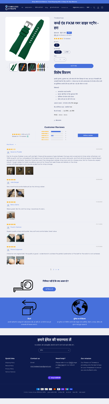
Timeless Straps (32, 392)
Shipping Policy (10, 362)
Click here (61, 365)
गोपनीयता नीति (61, 392)
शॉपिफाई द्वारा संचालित (41, 392)
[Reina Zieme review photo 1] (11, 215)
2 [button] (53, 269)
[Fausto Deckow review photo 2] (20, 238)
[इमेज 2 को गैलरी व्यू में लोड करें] (23, 67)
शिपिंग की (56, 35)
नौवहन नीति (75, 392)
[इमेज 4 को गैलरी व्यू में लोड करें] (41, 67)
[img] (11, 149)
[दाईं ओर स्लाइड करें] (48, 67)
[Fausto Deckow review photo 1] (11, 238)
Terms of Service (10, 372)
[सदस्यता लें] (69, 350)
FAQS (71, 362)
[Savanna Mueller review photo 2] (20, 171)
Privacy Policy (9, 368)
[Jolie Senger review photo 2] (20, 193)
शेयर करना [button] (58, 120)
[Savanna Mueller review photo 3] (29, 171)
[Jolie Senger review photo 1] (11, 193)
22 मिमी (66, 52)
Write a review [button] (88, 135)
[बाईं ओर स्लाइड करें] (7, 67)
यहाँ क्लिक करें (49, 289)
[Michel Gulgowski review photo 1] (11, 260)
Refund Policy (9, 365)
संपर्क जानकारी (82, 392)
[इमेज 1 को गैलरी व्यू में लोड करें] (14, 67)
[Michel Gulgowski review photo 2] (20, 260)
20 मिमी (58, 52)
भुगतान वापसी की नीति (52, 392)
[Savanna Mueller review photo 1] (11, 171)
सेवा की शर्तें (68, 392)
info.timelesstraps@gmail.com (40, 366)
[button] (29, 7)
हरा (57, 45)
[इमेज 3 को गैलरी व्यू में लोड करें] (32, 67)
